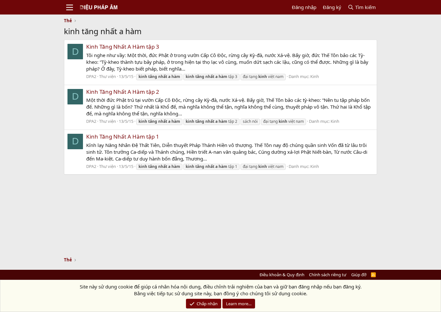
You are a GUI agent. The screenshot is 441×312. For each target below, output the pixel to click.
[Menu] (69, 7)
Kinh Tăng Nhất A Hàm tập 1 (122, 136)
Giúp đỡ (358, 275)
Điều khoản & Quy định (282, 275)
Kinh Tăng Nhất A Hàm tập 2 (122, 91)
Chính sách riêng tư (327, 275)
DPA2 (91, 76)
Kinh (314, 76)
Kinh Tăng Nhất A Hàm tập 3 (122, 46)
